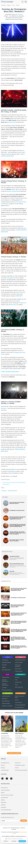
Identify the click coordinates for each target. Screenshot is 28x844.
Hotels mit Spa (18, 668)
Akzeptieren (22, 841)
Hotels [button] (20, 657)
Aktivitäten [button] (7, 693)
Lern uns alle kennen (14, 753)
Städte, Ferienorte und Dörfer (19, 697)
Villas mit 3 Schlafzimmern (5, 680)
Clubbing (3, 800)
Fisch (16, 679)
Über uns (3, 765)
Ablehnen (14, 841)
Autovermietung (18, 702)
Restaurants (3, 802)
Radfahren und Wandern (7, 705)
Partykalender (5, 660)
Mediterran (17, 677)
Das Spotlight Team (5, 762)
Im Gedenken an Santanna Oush (17, 510)
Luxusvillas (4, 687)
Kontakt (16, 767)
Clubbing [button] (7, 657)
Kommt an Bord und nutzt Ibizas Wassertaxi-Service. (17, 503)
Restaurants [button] (21, 674)
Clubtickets (4, 664)
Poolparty (21, 302)
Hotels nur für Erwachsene (18, 665)
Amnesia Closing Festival (13, 191)
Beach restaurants (19, 687)
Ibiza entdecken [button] (20, 693)
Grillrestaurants (18, 682)
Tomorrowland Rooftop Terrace (17, 563)
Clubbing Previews (12, 490)
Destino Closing (12, 122)
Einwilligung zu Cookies (20, 765)
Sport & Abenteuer (6, 701)
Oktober (18, 5)
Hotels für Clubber (19, 662)
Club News (3, 490)
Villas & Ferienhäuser (5, 790)
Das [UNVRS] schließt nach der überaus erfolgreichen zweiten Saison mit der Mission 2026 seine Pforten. (19, 639)
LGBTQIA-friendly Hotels (20, 660)
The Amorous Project (14, 556)
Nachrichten (3, 807)
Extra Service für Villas (6, 690)
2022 (13, 5)
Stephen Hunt (4, 22)
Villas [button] (7, 674)
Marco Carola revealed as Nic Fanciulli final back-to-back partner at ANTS (17, 605)
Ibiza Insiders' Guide (6, 669)
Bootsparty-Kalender (6, 662)
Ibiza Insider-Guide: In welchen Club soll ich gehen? (17, 540)
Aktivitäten (3, 804)
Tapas (16, 684)
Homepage (3, 5)
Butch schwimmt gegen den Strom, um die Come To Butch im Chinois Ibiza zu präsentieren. (19, 622)
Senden (24, 820)
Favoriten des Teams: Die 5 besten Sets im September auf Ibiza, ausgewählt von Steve (19, 589)
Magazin (9, 5)
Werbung (3, 767)
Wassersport (4, 698)
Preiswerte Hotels (18, 671)
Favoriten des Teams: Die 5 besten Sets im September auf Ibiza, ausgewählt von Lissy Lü (18, 517)
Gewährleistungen (5, 770)
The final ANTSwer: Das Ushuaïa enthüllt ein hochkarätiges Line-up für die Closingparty (18, 532)
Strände (16, 700)
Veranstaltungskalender (20, 704)
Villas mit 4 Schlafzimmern (5, 684)
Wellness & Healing (6, 703)
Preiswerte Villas (5, 677)
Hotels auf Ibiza (4, 787)
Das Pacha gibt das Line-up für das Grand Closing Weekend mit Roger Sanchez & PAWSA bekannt (18, 525)
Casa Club (12, 571)
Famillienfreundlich (6, 696)
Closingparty (10, 278)
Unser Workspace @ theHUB (21, 770)
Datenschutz (17, 762)
